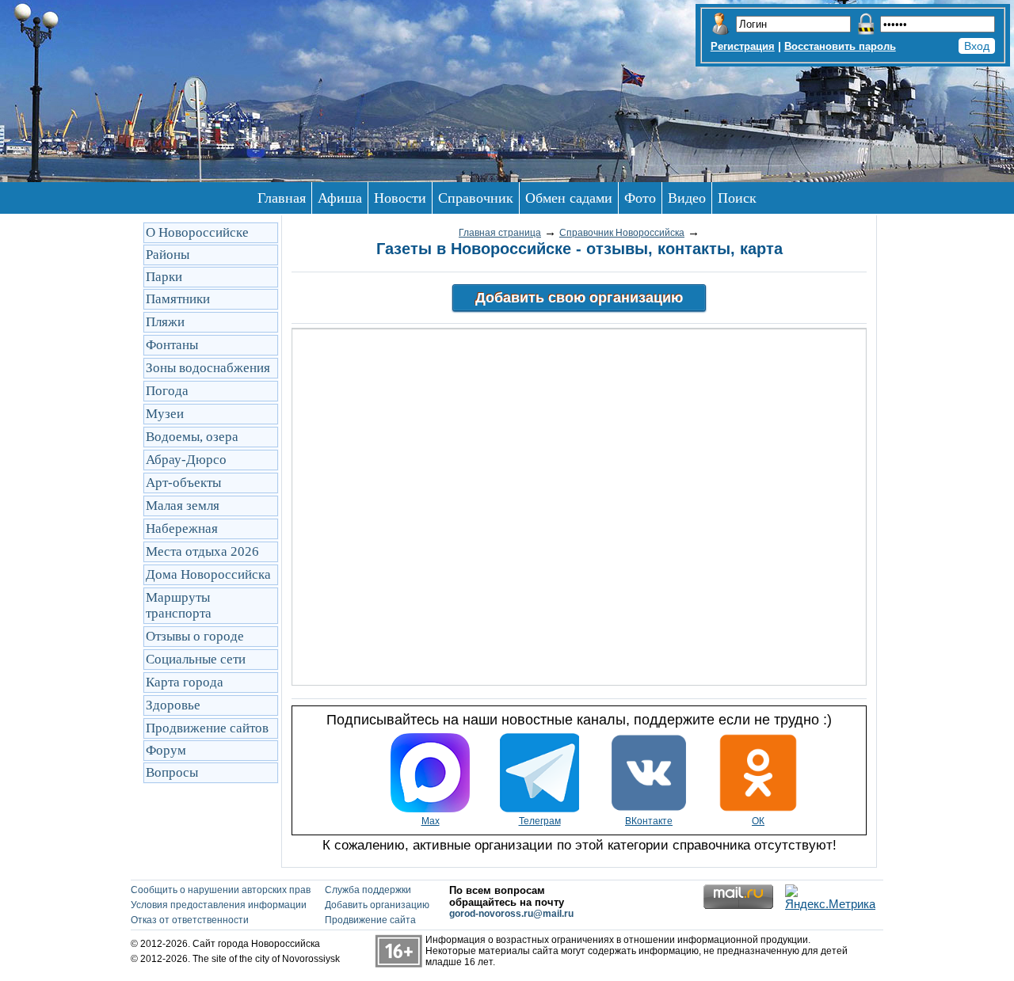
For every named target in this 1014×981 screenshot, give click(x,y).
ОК (758, 821)
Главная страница (500, 232)
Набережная (182, 528)
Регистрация (743, 46)
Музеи (165, 413)
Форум (166, 750)
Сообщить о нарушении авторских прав (221, 889)
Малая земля (182, 505)
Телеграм (540, 821)
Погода (167, 390)
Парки (164, 276)
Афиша (340, 198)
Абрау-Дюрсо (186, 459)
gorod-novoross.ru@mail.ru (511, 913)
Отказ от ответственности (190, 920)
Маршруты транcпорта (179, 605)
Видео (687, 198)
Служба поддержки (368, 889)
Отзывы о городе (195, 636)
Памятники (178, 298)
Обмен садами (568, 198)
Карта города (184, 682)
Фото (640, 198)
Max (430, 821)
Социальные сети (196, 659)
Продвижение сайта (370, 920)
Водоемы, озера (192, 436)
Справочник (475, 198)
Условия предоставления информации (219, 905)
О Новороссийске (197, 232)
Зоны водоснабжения (208, 367)
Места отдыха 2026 (202, 551)
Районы (167, 254)
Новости (400, 198)
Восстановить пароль (840, 46)
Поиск (737, 198)
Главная (281, 198)
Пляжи (165, 321)
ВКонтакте (649, 821)
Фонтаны (172, 344)
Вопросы (172, 772)
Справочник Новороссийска (621, 232)
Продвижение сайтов (207, 728)
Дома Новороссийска (208, 574)
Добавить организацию (377, 905)
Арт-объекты (183, 482)
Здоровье (173, 705)
